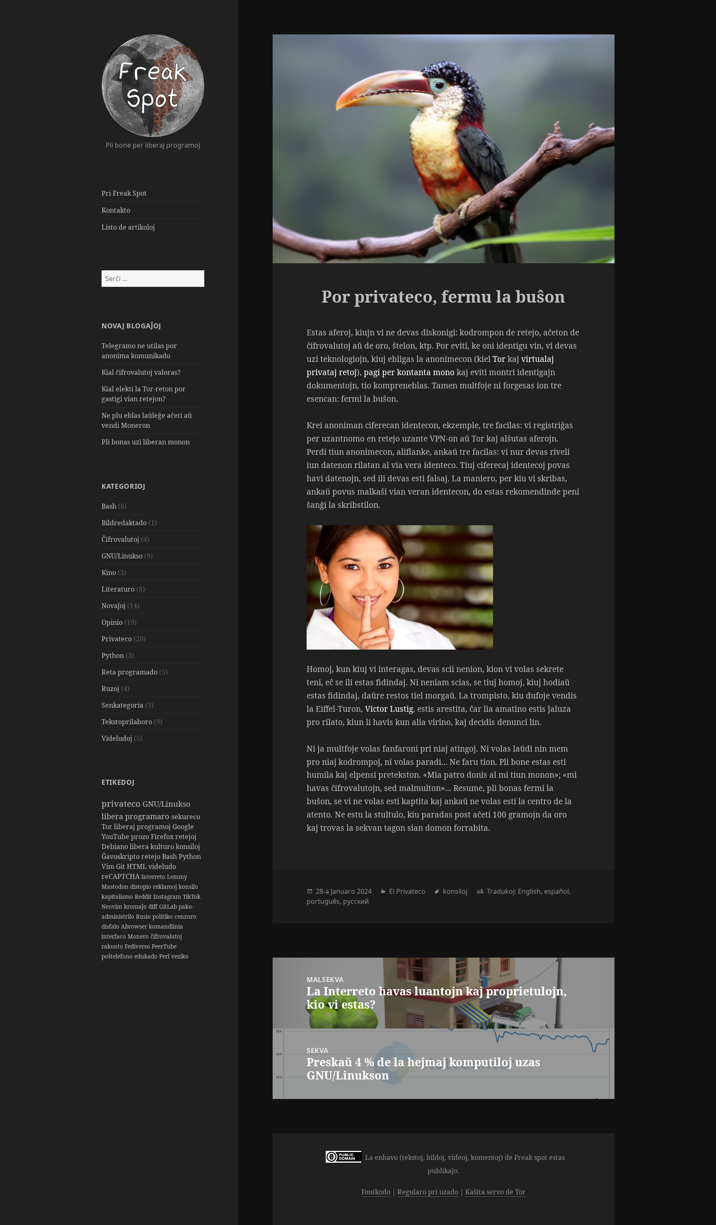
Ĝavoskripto (121, 856)
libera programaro (137, 816)
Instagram (168, 896)
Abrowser (135, 926)
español (556, 891)
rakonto (113, 946)
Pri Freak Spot (124, 193)
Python (113, 655)
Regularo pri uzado (427, 1191)
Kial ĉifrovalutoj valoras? (141, 372)
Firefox (163, 836)
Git (121, 866)
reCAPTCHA (121, 876)
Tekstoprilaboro (127, 721)
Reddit (144, 896)
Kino (109, 572)
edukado (146, 956)
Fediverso (138, 946)
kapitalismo (118, 896)
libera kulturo (153, 846)
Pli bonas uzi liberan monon (146, 441)
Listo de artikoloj (128, 227)
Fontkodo (375, 1191)
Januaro (343, 891)
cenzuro (185, 916)
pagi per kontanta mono (409, 372)
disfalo (111, 926)
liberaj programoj (143, 826)
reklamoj (166, 886)
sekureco (186, 816)
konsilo (188, 886)
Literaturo (118, 589)
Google (183, 826)
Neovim (113, 906)
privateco (122, 803)
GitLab (169, 906)
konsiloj (188, 846)
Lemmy (177, 877)
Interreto (154, 877)
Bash (109, 506)
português (323, 901)
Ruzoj (110, 688)
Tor (108, 826)
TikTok (192, 896)
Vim (109, 866)
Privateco (117, 638)
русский (356, 901)
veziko (180, 956)
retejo (151, 856)
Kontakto (116, 210)
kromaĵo (136, 906)
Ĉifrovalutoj (120, 539)
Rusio (144, 916)
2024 (364, 891)
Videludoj (117, 738)
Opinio (112, 622)
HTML (137, 866)
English (529, 891)
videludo (162, 866)
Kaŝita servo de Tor (495, 1191)
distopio (141, 886)
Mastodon (116, 886)
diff (153, 906)
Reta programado (129, 672)
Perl (165, 956)
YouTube (116, 836)
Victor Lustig (389, 708)
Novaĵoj (114, 605)
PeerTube (164, 946)
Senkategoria (122, 705)
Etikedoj (118, 782)
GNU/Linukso (122, 555)
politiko (163, 916)
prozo (141, 836)
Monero (139, 936)
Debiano (116, 846)
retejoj (185, 836)
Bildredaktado (124, 522)
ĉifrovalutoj (166, 936)
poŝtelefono (118, 956)
